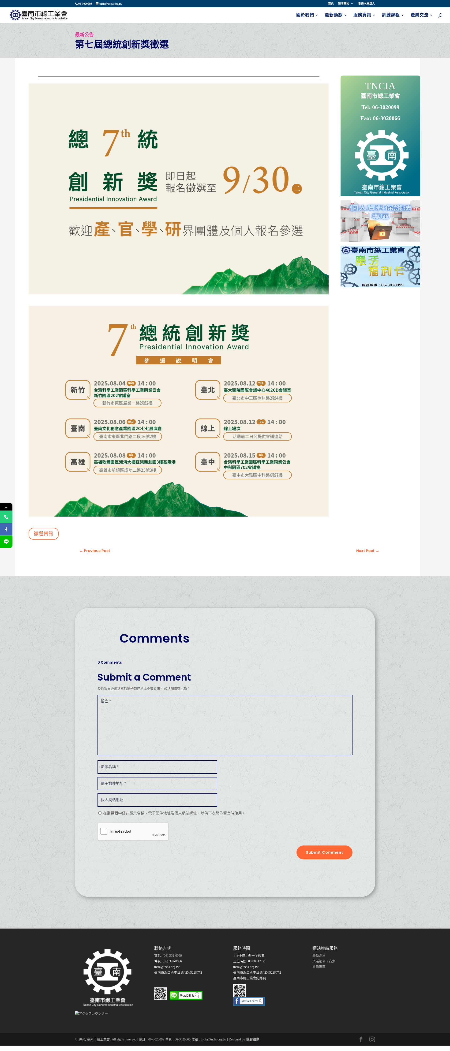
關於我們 (305, 15)
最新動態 (334, 15)
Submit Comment (324, 852)
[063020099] (6, 517)
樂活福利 (343, 3)
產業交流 (419, 15)
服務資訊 (362, 15)
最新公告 (84, 34)
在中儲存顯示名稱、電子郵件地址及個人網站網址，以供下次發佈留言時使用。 (174, 813)
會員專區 (319, 967)
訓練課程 (391, 15)
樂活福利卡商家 (323, 961)
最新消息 (319, 955)
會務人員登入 (366, 3)
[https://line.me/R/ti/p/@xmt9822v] (6, 542)
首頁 (331, 3)
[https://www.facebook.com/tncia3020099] (6, 529)
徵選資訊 (43, 533)
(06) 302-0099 (172, 955)
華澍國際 (252, 1039)
